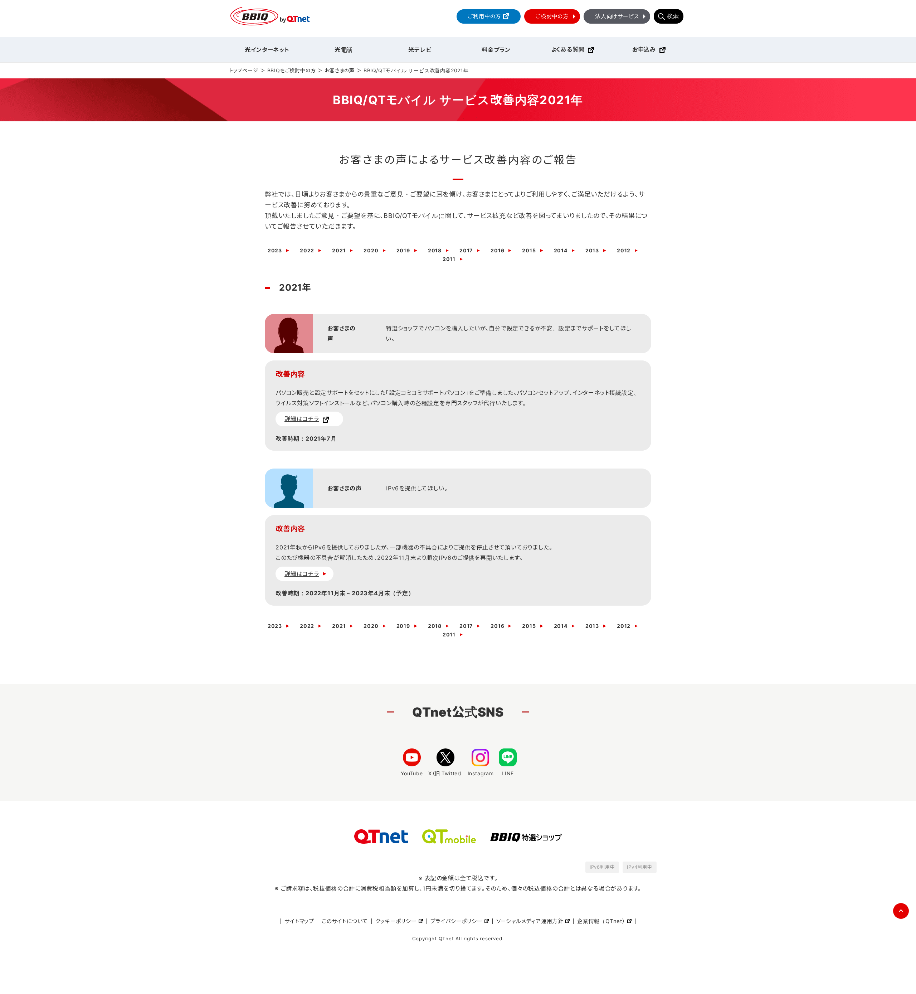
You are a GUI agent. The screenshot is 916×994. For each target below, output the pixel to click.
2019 (403, 250)
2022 (307, 250)
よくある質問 (568, 49)
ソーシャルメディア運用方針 (530, 921)
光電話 (343, 49)
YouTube (412, 773)
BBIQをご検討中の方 (291, 70)
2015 (529, 250)
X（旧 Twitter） (445, 773)
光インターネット (267, 49)
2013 (592, 250)
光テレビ (419, 49)
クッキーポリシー (395, 921)
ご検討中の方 (552, 16)
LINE (508, 773)
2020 (371, 250)
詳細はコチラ (301, 418)
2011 (449, 259)
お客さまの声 (340, 70)
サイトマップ (299, 921)
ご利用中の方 (484, 16)
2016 (497, 250)
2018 (435, 250)
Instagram (481, 773)
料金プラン (496, 49)
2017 (466, 250)
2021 (339, 250)
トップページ (243, 70)
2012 (623, 250)
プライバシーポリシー (456, 921)
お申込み (644, 49)
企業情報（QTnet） (601, 921)
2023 (275, 250)
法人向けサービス (617, 16)
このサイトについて (345, 921)
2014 (560, 250)
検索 (673, 16)
